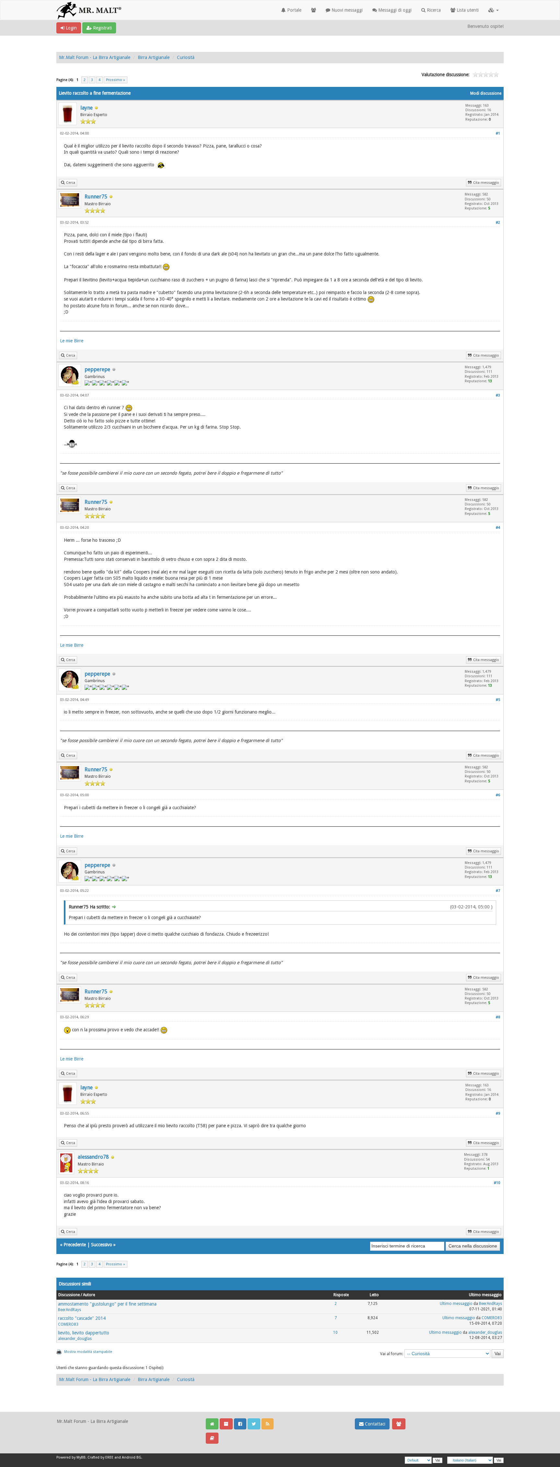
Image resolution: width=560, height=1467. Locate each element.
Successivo (101, 1244)
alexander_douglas (75, 1338)
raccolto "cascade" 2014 (82, 1318)
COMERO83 (68, 1324)
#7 (498, 891)
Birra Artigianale (153, 57)
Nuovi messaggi (346, 10)
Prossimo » (115, 80)
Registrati (102, 27)
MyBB (81, 1457)
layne (86, 108)
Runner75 (96, 197)
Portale (293, 10)
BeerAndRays (69, 1309)
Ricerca (433, 10)
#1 (498, 133)
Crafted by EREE (100, 1457)
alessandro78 (93, 1157)
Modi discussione (485, 93)
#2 (498, 222)
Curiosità (185, 57)
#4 (498, 528)
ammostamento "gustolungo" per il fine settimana (107, 1304)
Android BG (131, 1457)
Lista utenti (467, 10)
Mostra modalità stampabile (88, 1352)
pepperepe (97, 369)
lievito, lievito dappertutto (83, 1332)
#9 (498, 1113)
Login (70, 27)
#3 (498, 395)
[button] (494, 10)
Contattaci (374, 1423)
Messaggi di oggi (394, 10)
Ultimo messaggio (456, 1303)
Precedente (75, 1244)
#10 (497, 1183)
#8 (498, 1017)
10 (335, 1332)
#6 (498, 795)
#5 (498, 700)
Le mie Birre (71, 340)
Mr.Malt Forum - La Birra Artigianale (94, 57)
